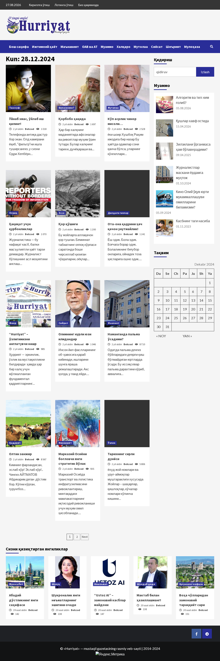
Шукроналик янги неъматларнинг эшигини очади (66, 600)
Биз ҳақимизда (88, 5)
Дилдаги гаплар (118, 212)
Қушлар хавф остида (192, 121)
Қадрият (15, 442)
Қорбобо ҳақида (72, 119)
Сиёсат (157, 46)
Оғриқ (13, 212)
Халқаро (123, 46)
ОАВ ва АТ (90, 46)
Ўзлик (111, 442)
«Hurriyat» (72, 648)
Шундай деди (146, 584)
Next (85, 537)
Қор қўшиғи (68, 224)
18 (176, 309)
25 (176, 318)
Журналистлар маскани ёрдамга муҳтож (189, 172)
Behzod (30, 129)
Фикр (12, 323)
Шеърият (173, 46)
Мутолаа (141, 46)
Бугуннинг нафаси (191, 584)
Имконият (65, 442)
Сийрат (63, 323)
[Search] (211, 47)
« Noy (161, 336)
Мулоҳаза (192, 46)
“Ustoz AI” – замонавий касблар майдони (110, 600)
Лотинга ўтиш (64, 5)
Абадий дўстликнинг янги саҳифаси (23, 600)
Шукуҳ (56, 584)
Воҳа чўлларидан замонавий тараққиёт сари (193, 600)
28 (201, 318)
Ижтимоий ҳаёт (44, 46)
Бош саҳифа (19, 46)
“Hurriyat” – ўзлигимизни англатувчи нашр (23, 339)
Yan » (187, 336)
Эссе (61, 212)
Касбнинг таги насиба (193, 221)
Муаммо (107, 46)
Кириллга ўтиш (39, 5)
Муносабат (16, 584)
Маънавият (70, 46)
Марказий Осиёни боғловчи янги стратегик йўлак (72, 459)
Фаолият (113, 323)
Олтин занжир (20, 454)
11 (176, 300)
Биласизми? (66, 107)
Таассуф (14, 107)
